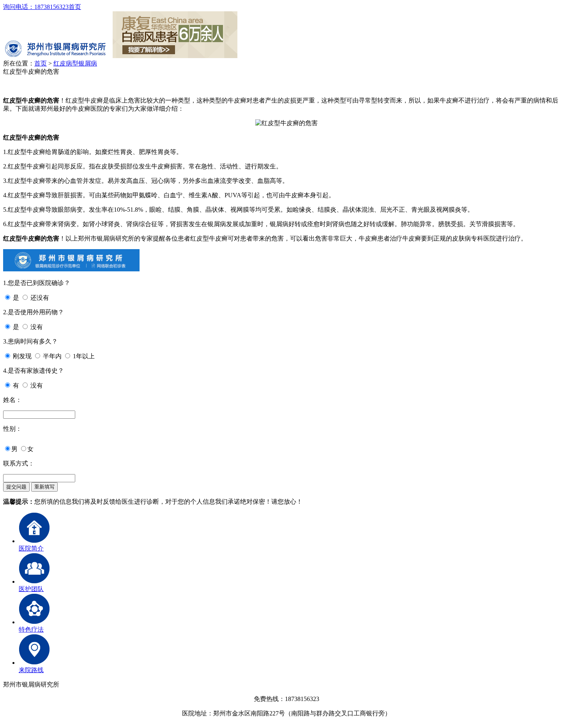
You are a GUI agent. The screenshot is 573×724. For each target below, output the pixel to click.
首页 (75, 7)
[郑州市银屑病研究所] (57, 56)
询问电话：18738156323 (36, 7)
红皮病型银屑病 (75, 63)
